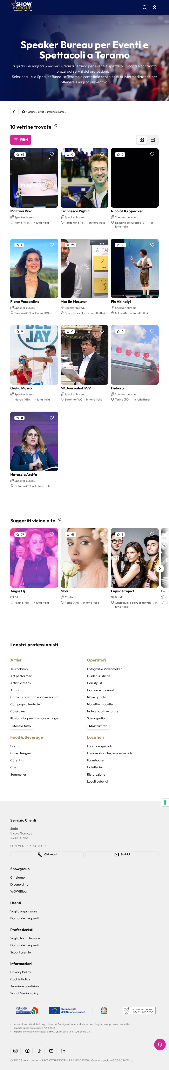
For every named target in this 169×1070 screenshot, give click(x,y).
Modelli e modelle (100, 704)
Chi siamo (17, 877)
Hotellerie (94, 767)
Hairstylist (94, 683)
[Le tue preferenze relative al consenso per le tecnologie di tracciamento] (165, 802)
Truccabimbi (19, 669)
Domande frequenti (24, 918)
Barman (16, 746)
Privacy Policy (20, 972)
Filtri (24, 139)
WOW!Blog (18, 891)
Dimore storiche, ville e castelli (109, 753)
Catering (16, 760)
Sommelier (18, 774)
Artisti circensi (21, 683)
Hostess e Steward (100, 690)
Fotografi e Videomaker (104, 669)
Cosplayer (17, 711)
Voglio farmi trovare (25, 938)
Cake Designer (21, 753)
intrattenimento (56, 111)
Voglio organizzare (23, 911)
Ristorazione (96, 774)
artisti (41, 111)
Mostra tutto (21, 726)
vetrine (31, 111)
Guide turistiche (98, 676)
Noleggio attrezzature (103, 711)
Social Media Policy (24, 993)
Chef (14, 767)
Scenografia (96, 718)
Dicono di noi (19, 884)
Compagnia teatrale (25, 704)
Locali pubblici (97, 781)
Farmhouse (95, 760)
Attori (14, 690)
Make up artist (97, 697)
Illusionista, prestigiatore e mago (34, 718)
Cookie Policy (20, 979)
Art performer (21, 676)
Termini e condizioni (25, 986)
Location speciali (99, 746)
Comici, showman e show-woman (34, 697)
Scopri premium (22, 952)
